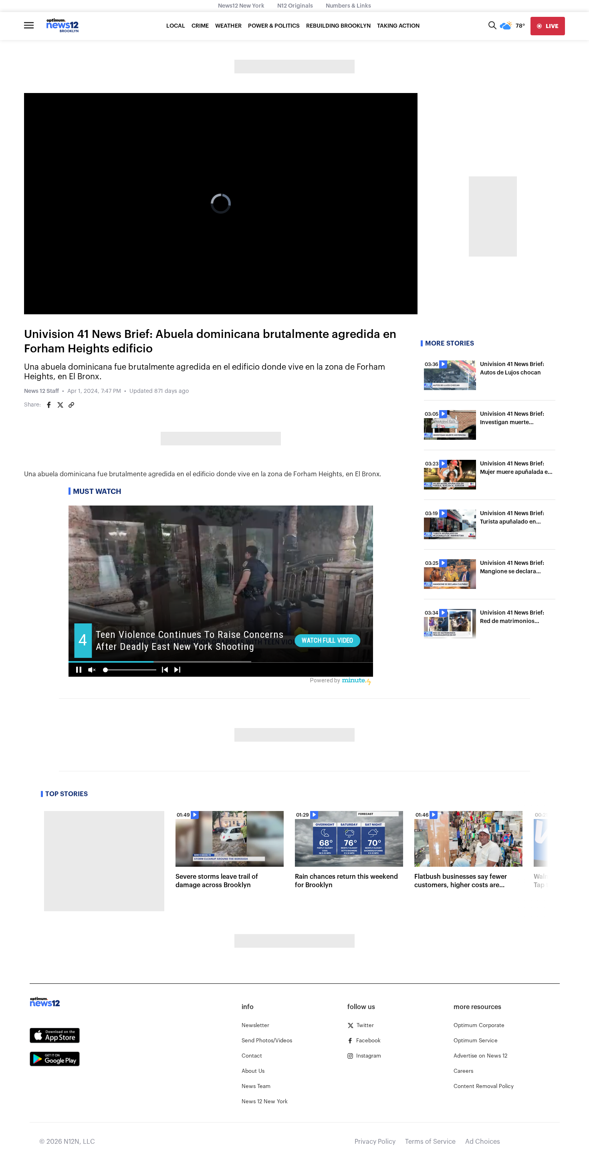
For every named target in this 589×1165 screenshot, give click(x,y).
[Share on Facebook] (49, 405)
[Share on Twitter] (60, 405)
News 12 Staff (41, 391)
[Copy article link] (71, 405)
